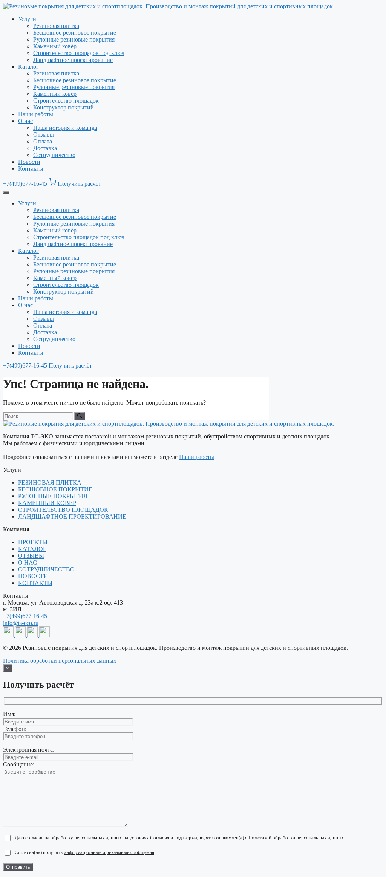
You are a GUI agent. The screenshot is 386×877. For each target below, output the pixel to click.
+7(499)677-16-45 (25, 183)
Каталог (28, 66)
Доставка (45, 148)
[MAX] (21, 635)
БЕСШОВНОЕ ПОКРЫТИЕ (55, 489)
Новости (29, 161)
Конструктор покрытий (63, 107)
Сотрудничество (54, 155)
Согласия (159, 837)
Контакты (30, 168)
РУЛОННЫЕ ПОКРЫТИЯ (52, 496)
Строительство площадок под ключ (78, 53)
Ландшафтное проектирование (73, 60)
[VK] (44, 635)
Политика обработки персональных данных (59, 660)
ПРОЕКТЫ (32, 542)
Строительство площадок (66, 100)
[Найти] (79, 416)
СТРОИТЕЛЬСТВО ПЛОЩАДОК (63, 509)
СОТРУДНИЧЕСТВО (46, 569)
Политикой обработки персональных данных (296, 837)
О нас (25, 121)
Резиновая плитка (56, 26)
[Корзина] (53, 183)
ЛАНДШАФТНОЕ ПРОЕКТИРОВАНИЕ (72, 516)
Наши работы (35, 114)
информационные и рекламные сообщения (109, 852)
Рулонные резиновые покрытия (74, 39)
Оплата (42, 141)
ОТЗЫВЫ (31, 555)
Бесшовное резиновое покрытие (74, 32)
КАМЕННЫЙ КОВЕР (47, 503)
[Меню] (6, 192)
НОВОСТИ (33, 576)
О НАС (27, 562)
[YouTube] (33, 635)
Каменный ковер (55, 94)
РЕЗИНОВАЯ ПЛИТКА (49, 482)
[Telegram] (9, 635)
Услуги (27, 19)
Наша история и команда (65, 128)
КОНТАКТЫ (35, 583)
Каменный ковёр (55, 46)
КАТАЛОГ (32, 549)
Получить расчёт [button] (79, 183)
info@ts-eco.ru (20, 623)
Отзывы (43, 134)
